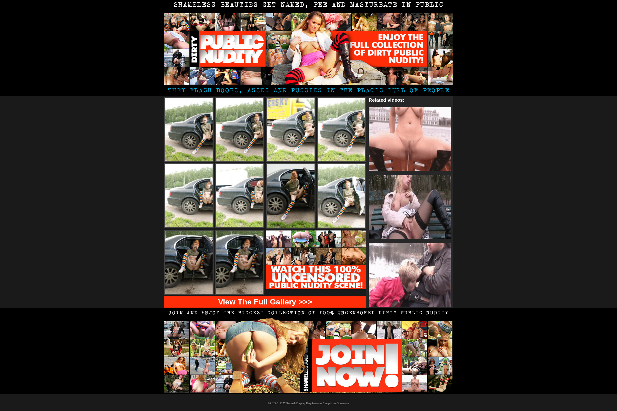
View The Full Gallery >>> (265, 301)
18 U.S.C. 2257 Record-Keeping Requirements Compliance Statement (308, 403)
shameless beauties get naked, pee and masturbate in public (309, 5)
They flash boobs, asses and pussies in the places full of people (308, 91)
